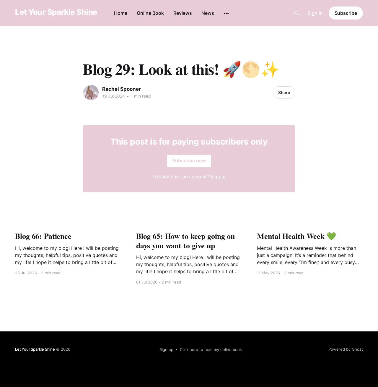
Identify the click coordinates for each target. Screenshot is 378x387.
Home (120, 13)
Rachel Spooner (121, 89)
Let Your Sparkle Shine (56, 12)
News (207, 13)
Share (284, 92)
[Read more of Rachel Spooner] (91, 92)
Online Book (150, 13)
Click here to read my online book (211, 349)
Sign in (315, 13)
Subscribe (346, 13)
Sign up (166, 349)
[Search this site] (297, 13)
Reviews (182, 13)
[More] (226, 13)
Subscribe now (189, 160)
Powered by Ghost (345, 349)
